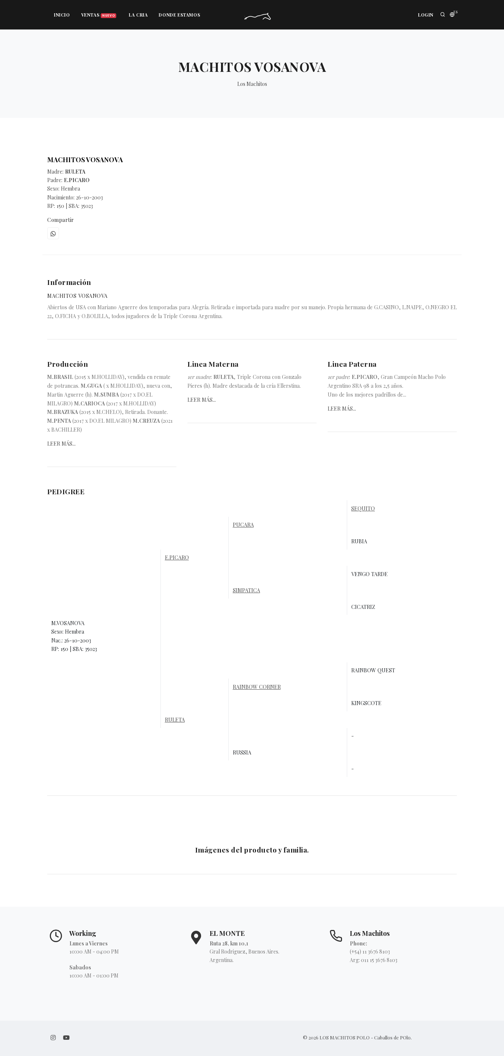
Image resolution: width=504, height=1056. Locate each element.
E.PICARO (177, 557)
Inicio (62, 15)
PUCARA (243, 524)
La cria (138, 15)
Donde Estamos (179, 15)
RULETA (175, 719)
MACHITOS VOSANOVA (85, 159)
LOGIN (426, 15)
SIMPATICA (246, 590)
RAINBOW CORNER (257, 686)
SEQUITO (363, 508)
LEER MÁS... (61, 443)
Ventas (98, 15)
